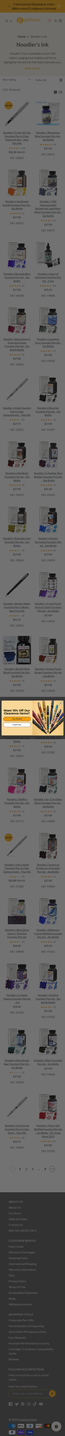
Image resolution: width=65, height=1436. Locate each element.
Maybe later (17, 725)
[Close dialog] (61, 703)
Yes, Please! (17, 719)
